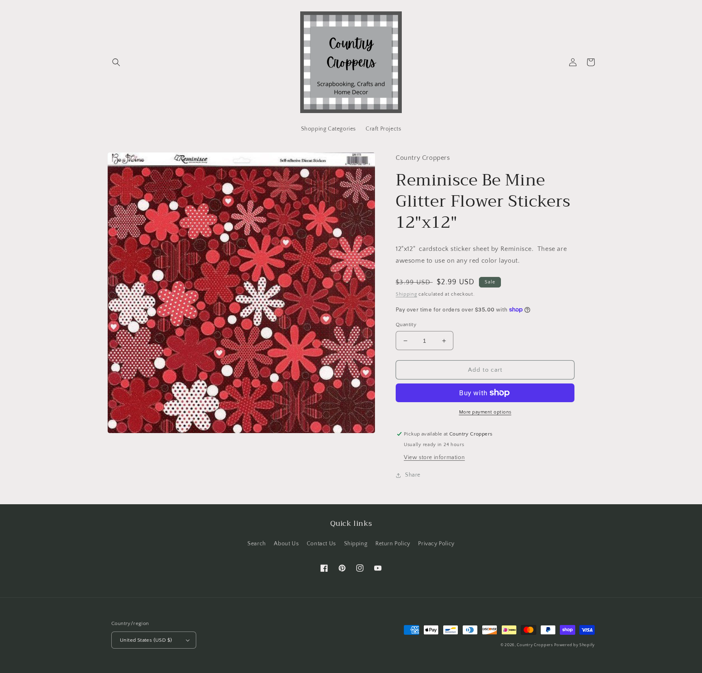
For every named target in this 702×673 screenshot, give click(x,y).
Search (256, 543)
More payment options (485, 412)
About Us (286, 543)
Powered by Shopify (574, 645)
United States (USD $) (146, 640)
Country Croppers (534, 645)
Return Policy (392, 543)
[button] (116, 62)
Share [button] (412, 475)
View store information (434, 457)
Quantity (406, 324)
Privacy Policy (436, 543)
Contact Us (321, 543)
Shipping (406, 294)
